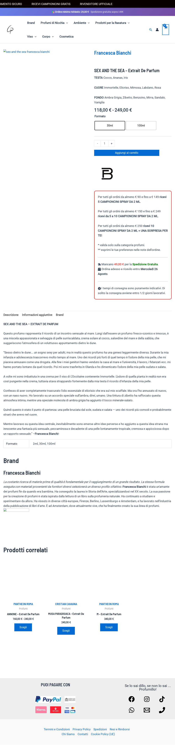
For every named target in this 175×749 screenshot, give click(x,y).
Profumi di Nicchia (52, 23)
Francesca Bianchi (112, 53)
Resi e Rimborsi (120, 729)
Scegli (23, 627)
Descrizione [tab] (10, 314)
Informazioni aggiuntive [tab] (37, 314)
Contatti (83, 734)
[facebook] (132, 699)
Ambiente (80, 23)
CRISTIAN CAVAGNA (66, 604)
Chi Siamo (68, 734)
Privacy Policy (82, 729)
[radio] (110, 125)
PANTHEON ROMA (23, 604)
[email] (147, 710)
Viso (30, 36)
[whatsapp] (132, 710)
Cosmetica (66, 36)
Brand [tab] (60, 314)
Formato (100, 116)
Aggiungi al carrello (126, 152)
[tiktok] (163, 699)
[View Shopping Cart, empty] (165, 29)
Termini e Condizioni (57, 729)
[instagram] (147, 699)
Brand (31, 23)
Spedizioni (100, 729)
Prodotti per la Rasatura (110, 23)
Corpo (46, 36)
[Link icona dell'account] (157, 29)
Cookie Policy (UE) (103, 734)
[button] (66, 23)
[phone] (163, 710)
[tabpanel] (45, 91)
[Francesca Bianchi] (107, 174)
